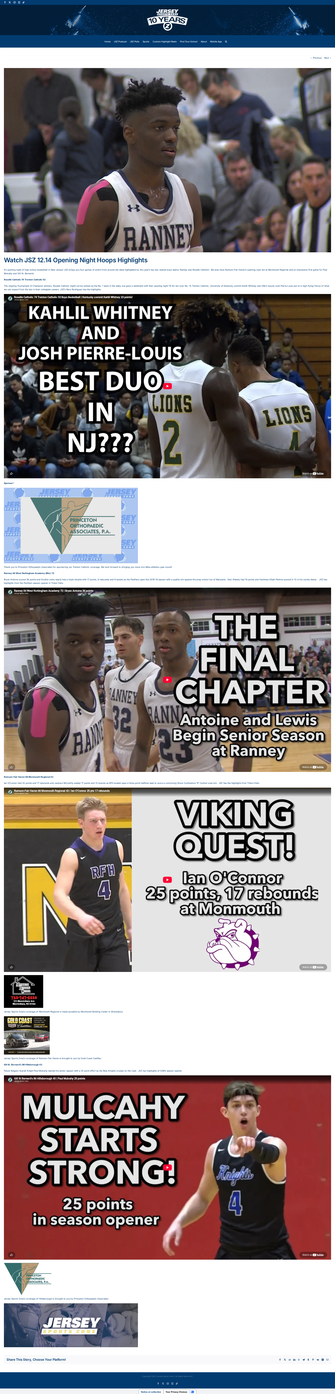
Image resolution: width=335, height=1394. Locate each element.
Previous (317, 57)
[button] (226, 41)
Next (326, 57)
